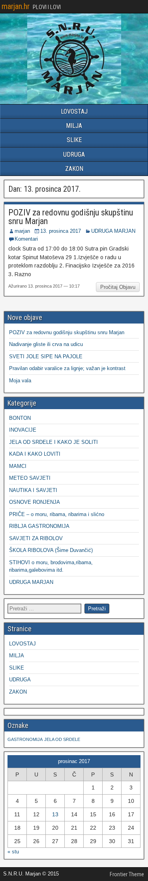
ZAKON (74, 168)
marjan (22, 231)
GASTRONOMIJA (25, 739)
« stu (13, 852)
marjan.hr (16, 6)
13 (55, 814)
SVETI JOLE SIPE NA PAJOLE (45, 356)
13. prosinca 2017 (60, 231)
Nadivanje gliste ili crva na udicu (46, 344)
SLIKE (74, 140)
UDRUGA (74, 154)
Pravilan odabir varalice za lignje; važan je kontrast (67, 368)
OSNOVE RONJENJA (34, 502)
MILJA (74, 125)
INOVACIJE (22, 430)
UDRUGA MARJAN (113, 231)
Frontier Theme (127, 874)
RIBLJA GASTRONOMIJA (39, 526)
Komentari (26, 239)
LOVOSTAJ (74, 111)
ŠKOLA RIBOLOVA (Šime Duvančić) (51, 550)
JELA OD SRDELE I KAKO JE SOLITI (53, 442)
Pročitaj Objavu (117, 287)
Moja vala (20, 380)
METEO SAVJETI (30, 478)
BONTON (20, 418)
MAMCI (17, 466)
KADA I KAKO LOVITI (34, 454)
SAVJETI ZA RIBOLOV (36, 538)
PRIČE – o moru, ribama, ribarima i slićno (56, 514)
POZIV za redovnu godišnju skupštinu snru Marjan (70, 217)
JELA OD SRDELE (62, 739)
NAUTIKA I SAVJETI (33, 490)
